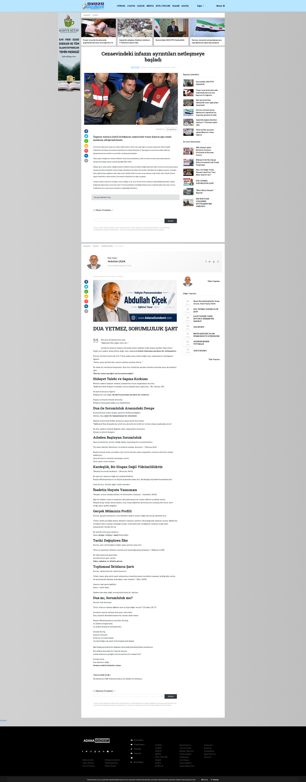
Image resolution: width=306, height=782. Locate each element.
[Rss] (104, 751)
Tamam (215, 780)
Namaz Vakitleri (187, 751)
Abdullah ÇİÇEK (107, 246)
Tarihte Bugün (185, 754)
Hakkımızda (87, 760)
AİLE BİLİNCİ (198, 327)
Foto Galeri (138, 740)
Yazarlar (96, 246)
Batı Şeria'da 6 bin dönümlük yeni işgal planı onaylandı (207, 102)
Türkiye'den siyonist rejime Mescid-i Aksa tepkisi (205, 132)
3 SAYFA (131, 6)
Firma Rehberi (186, 763)
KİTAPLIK (159, 766)
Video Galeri (139, 744)
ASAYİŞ (185, 6)
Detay (205, 780)
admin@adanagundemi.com (119, 265)
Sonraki (3, 720)
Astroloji (207, 757)
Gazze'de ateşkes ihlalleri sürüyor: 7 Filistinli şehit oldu (206, 122)
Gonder (171, 221)
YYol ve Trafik (185, 748)
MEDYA (150, 6)
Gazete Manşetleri (187, 766)
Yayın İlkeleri (88, 763)
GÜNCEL (121, 6)
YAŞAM (175, 6)
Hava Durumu (185, 745)
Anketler (208, 748)
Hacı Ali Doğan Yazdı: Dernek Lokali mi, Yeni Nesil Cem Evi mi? (206, 172)
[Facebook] (83, 751)
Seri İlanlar (184, 760)
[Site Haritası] (109, 751)
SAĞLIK (141, 6)
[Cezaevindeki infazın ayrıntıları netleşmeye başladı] (131, 98)
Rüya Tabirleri (210, 754)
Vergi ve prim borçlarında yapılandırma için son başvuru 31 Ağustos (207, 92)
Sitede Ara (208, 745)
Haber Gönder (110, 766)
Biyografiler (209, 751)
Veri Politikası (88, 766)
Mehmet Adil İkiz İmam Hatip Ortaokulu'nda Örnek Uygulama (207, 162)
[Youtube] (96, 751)
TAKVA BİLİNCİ (200, 351)
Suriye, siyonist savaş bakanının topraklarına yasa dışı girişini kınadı (206, 112)
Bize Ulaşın (138, 762)
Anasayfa (86, 15)
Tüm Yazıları (214, 281)
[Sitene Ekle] (113, 751)
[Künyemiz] (132, 758)
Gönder (171, 696)
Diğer (199, 6)
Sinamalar (184, 757)
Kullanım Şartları (112, 760)
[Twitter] (87, 751)
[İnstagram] (92, 751)
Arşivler (137, 753)
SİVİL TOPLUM (163, 6)
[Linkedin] (100, 751)
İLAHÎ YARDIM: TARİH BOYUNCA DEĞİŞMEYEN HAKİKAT (203, 318)
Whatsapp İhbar (111, 763)
